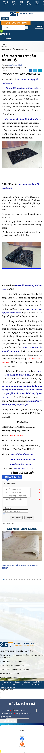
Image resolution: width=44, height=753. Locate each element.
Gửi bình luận (16, 518)
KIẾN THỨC (37, 3)
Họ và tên (6, 710)
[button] (2, 39)
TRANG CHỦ (5, 3)
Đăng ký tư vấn (9, 721)
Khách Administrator (15, 65)
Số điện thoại (8, 713)
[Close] (0, 692)
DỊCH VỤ (21, 3)
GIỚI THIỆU (14, 3)
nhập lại (30, 518)
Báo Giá (5, 19)
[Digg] (40, 70)
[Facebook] (30, 70)
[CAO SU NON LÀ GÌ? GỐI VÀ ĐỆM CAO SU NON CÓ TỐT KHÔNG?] (22, 546)
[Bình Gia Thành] (22, 16)
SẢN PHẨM (29, 3)
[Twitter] (35, 70)
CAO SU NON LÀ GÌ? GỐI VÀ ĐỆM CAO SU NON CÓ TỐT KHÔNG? (20, 566)
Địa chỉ (2, 717)
